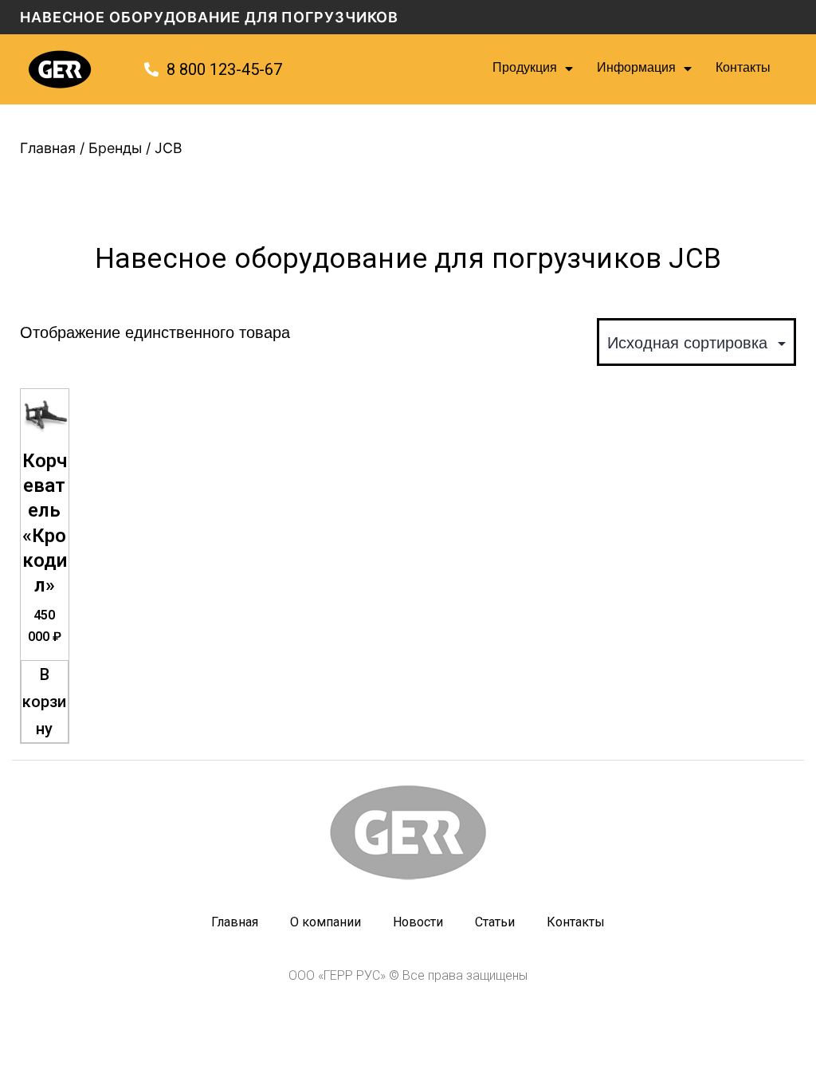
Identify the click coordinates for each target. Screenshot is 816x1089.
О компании (325, 922)
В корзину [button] (44, 701)
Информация (636, 69)
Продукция (524, 69)
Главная (48, 148)
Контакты (743, 69)
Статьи (495, 922)
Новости (418, 922)
